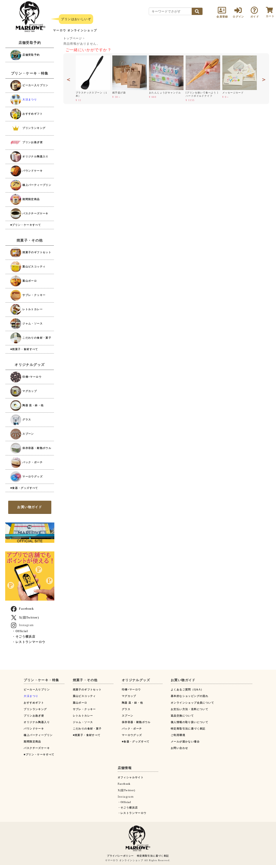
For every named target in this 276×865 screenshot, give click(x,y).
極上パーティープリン (36, 184)
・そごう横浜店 (23, 636)
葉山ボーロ (29, 280)
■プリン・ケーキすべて (25, 224)
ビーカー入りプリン (35, 85)
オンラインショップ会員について (192, 702)
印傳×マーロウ (32, 376)
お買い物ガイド (29, 507)
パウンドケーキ (32, 170)
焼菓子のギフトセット (36, 252)
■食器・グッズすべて (24, 487)
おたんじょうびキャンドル (165, 92)
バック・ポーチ (32, 462)
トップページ (72, 38)
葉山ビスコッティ (34, 266)
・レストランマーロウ (28, 642)
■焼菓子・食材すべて (24, 349)
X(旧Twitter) (29, 617)
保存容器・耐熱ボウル (36, 447)
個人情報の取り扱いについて (189, 722)
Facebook (26, 608)
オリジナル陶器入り (35, 156)
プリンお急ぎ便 (32, 142)
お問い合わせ (179, 748)
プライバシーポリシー (120, 855)
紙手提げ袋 (119, 92)
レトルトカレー (32, 309)
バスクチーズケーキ (35, 213)
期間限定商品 (31, 199)
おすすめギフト (32, 113)
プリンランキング (34, 127)
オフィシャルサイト (131, 777)
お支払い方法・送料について (189, 709)
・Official (20, 631)
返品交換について (182, 715)
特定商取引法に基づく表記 (188, 728)
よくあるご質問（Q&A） (187, 689)
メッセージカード (233, 92)
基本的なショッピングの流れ (189, 696)
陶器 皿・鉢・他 (33, 405)
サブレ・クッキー (34, 295)
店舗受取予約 (31, 54)
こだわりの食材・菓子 (36, 337)
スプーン (28, 433)
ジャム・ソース (32, 323)
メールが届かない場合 (185, 741)
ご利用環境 (178, 735)
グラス (26, 419)
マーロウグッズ (32, 476)
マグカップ (29, 390)
